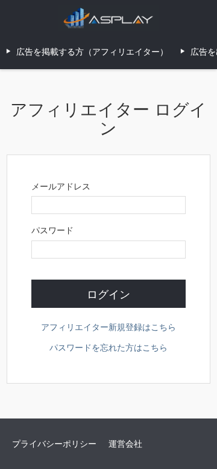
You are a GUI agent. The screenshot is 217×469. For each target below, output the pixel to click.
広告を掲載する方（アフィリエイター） (92, 51)
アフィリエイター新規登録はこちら (108, 326)
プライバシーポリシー (54, 443)
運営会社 (125, 443)
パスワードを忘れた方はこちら (108, 347)
